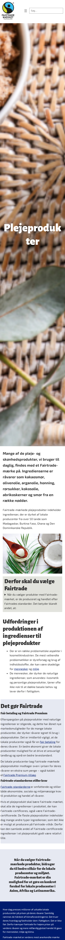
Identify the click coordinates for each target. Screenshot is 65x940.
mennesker (21, 668)
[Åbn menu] (26, 11)
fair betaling (47, 741)
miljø (36, 668)
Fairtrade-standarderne (15, 786)
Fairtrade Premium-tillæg (19, 775)
